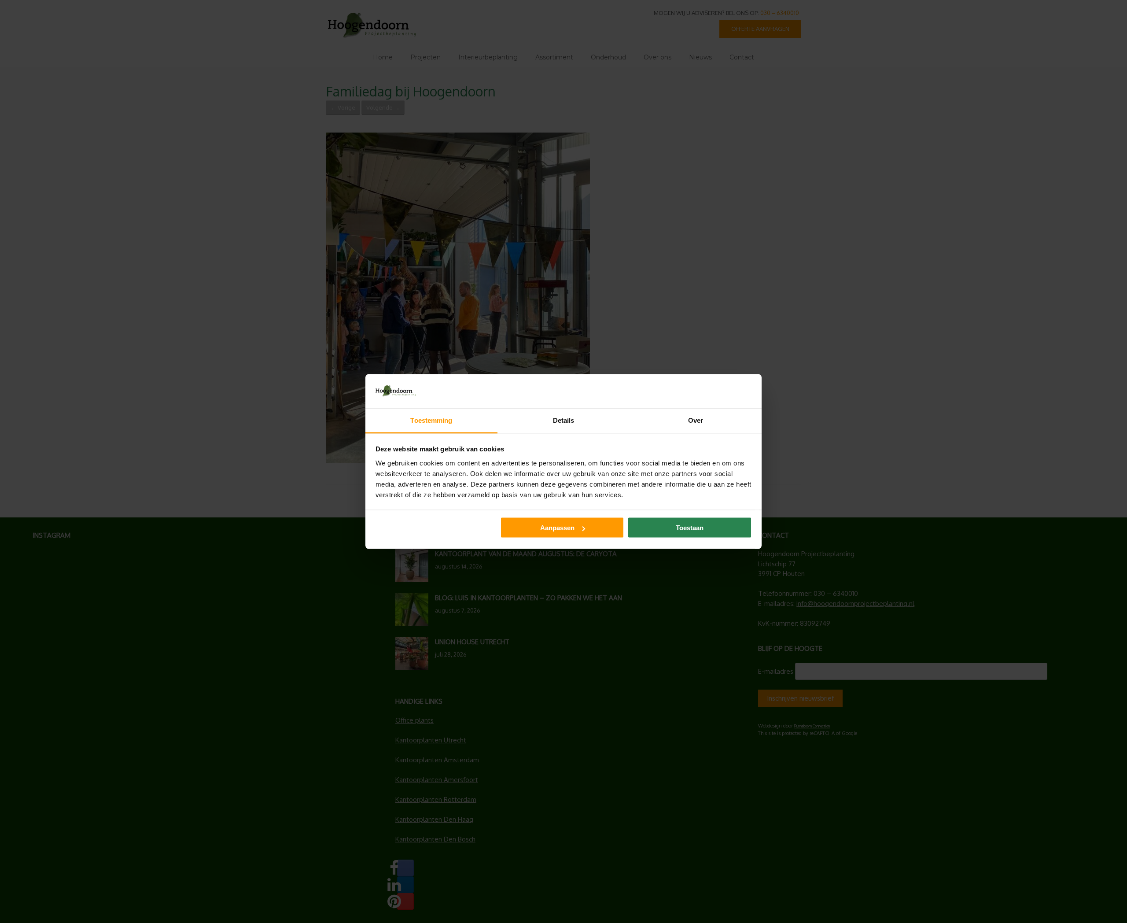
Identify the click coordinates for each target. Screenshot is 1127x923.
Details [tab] (564, 420)
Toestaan (689, 528)
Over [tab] (695, 420)
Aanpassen (557, 528)
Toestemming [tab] (431, 420)
